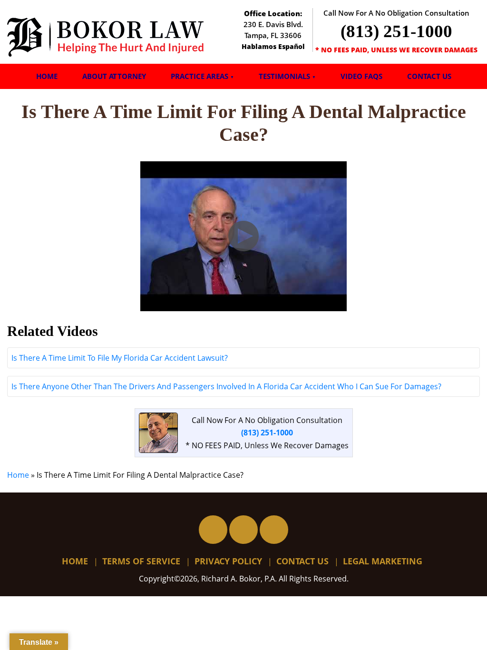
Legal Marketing (382, 561)
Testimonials (284, 76)
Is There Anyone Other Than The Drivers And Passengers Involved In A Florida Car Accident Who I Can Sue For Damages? (226, 386)
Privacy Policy (228, 561)
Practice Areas (199, 76)
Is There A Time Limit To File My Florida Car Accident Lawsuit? (119, 358)
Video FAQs (361, 76)
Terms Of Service (141, 561)
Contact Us (429, 76)
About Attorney (114, 76)
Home (47, 76)
